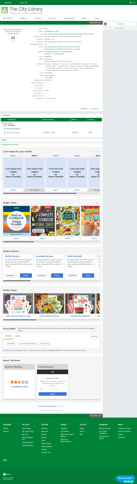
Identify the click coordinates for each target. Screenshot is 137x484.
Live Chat (125, 479)
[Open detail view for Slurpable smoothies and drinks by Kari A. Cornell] (94, 221)
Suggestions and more (10, 145)
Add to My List (119, 28)
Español (6, 431)
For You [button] (52, 18)
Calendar (64, 428)
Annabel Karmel (44, 256)
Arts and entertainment (27, 344)
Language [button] (7, 425)
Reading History (27, 445)
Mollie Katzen (12, 256)
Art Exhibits (65, 431)
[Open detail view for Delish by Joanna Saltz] (16, 221)
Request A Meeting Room (66, 440)
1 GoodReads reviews (19, 387)
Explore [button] (23, 18)
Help (5, 460)
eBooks (44, 449)
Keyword (44, 428)
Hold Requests (27, 442)
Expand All (84, 109)
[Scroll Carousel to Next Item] (97, 151)
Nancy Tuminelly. (69, 34)
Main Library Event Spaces (67, 435)
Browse (44, 434)
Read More (10, 275)
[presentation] (16, 221)
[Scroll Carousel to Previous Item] (93, 151)
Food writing (44, 344)
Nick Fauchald (74, 256)
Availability (6, 115)
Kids (81, 434)
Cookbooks (11, 344)
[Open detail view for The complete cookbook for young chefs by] (43, 221)
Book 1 (13, 156)
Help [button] (97, 18)
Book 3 (56, 156)
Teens (82, 431)
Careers (121, 434)
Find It (13, 190)
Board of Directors (124, 431)
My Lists (25, 434)
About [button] (84, 18)
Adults (82, 428)
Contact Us (122, 437)
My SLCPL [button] (8, 18)
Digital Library (46, 443)
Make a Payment (105, 428)
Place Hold (121, 24)
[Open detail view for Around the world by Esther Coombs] (68, 221)
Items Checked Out (27, 438)
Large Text (23, 3)
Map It (5, 140)
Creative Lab (45, 452)
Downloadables (46, 446)
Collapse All (94, 109)
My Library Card (27, 431)
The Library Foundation (103, 432)
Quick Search (26, 428)
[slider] (51, 193)
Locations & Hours (124, 428)
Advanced (44, 431)
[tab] (8, 336)
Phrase (43, 437)
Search (52, 394)
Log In (134, 2)
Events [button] (38, 18)
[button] (94, 336)
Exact (43, 440)
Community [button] (69, 18)
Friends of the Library (104, 437)
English (5, 428)
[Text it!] (5, 133)
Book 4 (77, 156)
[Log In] (130, 2)
